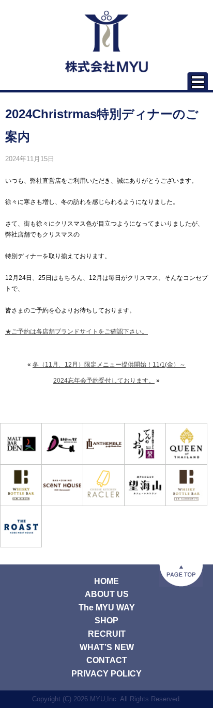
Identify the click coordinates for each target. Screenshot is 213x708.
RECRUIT (107, 634)
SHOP (106, 620)
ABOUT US (107, 594)
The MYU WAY (107, 607)
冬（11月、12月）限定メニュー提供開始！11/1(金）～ (109, 364)
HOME (106, 581)
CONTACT (106, 660)
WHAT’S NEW (107, 647)
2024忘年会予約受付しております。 (104, 380)
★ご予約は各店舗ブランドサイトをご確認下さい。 (76, 331)
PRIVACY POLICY (106, 673)
